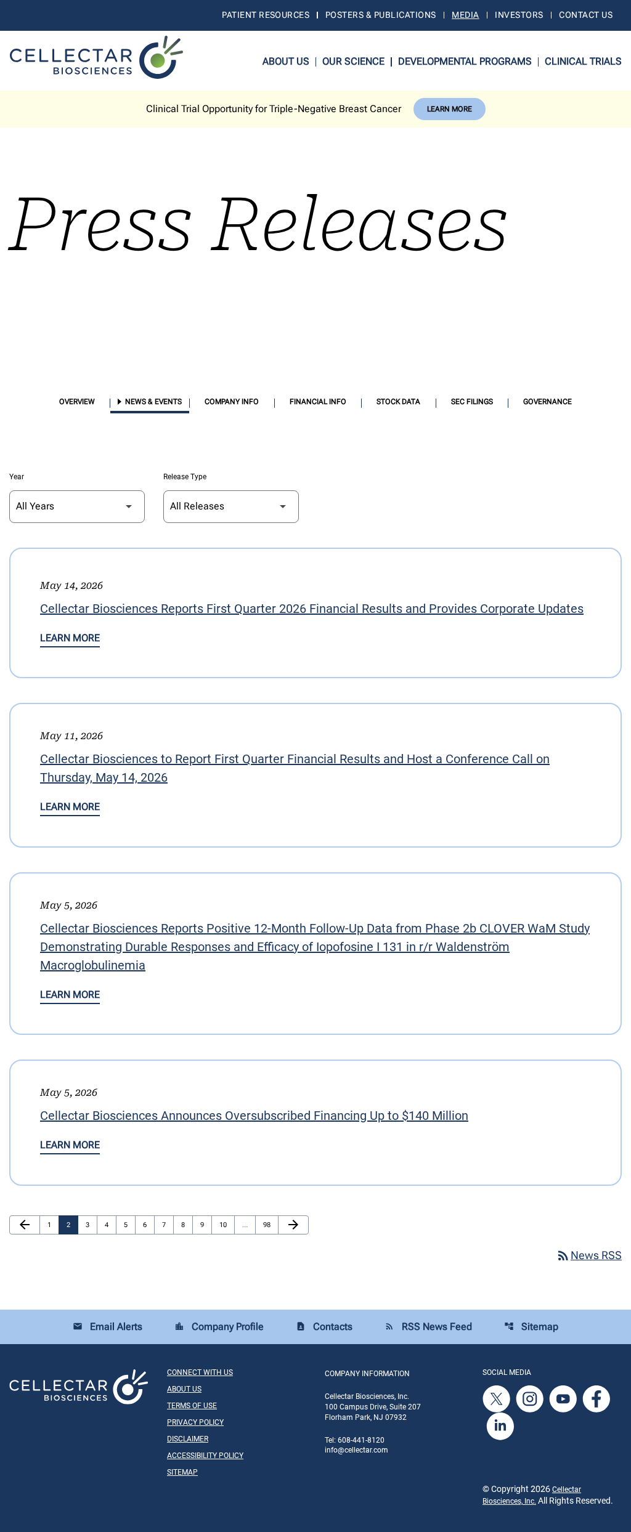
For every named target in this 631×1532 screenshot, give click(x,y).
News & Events (153, 401)
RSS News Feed (428, 1326)
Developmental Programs (465, 61)
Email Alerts (107, 1326)
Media (465, 14)
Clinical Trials (583, 61)
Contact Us (586, 14)
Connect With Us (200, 1372)
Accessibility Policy (205, 1455)
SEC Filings (472, 401)
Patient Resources (265, 14)
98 (270, 1224)
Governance (547, 401)
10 (226, 1224)
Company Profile (219, 1326)
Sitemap (531, 1326)
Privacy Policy (195, 1422)
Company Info (232, 401)
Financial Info (318, 401)
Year (16, 476)
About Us (286, 61)
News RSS (589, 1255)
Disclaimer (187, 1439)
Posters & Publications (380, 14)
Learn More (449, 109)
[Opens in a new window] (497, 1399)
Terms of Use (192, 1405)
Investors (519, 14)
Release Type (184, 476)
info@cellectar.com (356, 1450)
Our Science (353, 61)
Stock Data (398, 401)
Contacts (324, 1326)
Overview (77, 401)
